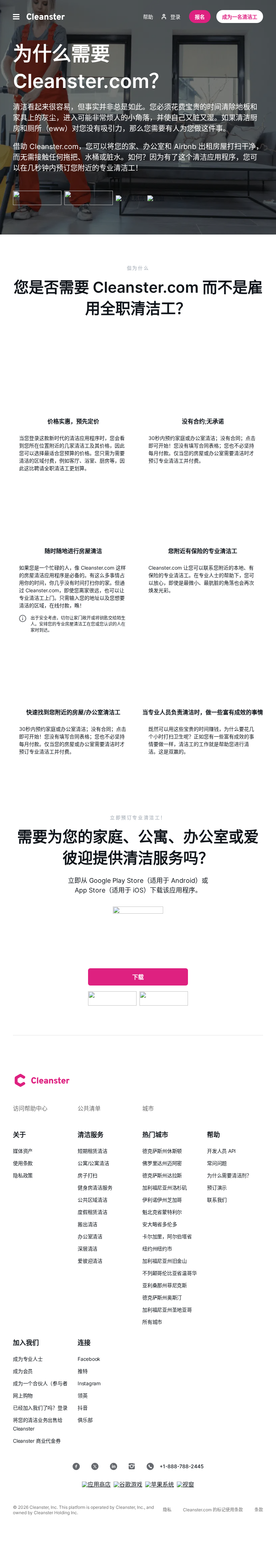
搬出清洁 (87, 1224)
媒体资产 (23, 1151)
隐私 (167, 1509)
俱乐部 (85, 1420)
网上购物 (23, 1395)
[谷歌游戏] (37, 198)
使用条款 (23, 1163)
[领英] (113, 1466)
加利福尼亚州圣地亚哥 (167, 1310)
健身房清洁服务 (95, 1187)
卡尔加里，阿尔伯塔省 (167, 1236)
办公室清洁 (90, 1236)
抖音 (83, 1408)
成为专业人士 (28, 1359)
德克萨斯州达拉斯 (162, 1175)
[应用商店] (88, 198)
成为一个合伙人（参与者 (40, 1383)
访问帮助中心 (30, 1108)
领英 (83, 1395)
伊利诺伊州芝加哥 (162, 1200)
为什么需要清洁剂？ (229, 1175)
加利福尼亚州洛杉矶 (164, 1187)
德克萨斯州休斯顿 (162, 1151)
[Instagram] (132, 1466)
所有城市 (152, 1322)
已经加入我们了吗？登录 (40, 1408)
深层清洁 (87, 1249)
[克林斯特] (46, 16)
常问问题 (217, 1163)
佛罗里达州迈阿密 (162, 1163)
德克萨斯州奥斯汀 (162, 1297)
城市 (148, 1108)
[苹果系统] (130, 198)
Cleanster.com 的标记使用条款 (213, 1509)
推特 (83, 1371)
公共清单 (89, 1108)
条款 (258, 1509)
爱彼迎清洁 (90, 1261)
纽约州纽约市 (157, 1249)
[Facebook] (76, 1466)
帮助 (148, 17)
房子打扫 (87, 1175)
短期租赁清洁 (92, 1151)
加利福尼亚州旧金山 (164, 1261)
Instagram (89, 1383)
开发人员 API (221, 1151)
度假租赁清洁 (92, 1212)
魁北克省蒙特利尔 (162, 1212)
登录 (175, 17)
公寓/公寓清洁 (93, 1163)
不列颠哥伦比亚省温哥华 (169, 1273)
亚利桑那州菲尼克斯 (164, 1285)
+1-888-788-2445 (182, 1466)
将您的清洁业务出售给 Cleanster (38, 1424)
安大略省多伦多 (159, 1224)
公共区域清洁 (92, 1200)
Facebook (89, 1359)
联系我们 (217, 1200)
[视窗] (156, 198)
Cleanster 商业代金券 (37, 1441)
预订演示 (217, 1187)
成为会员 (23, 1371)
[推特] (94, 1466)
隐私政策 (23, 1175)
